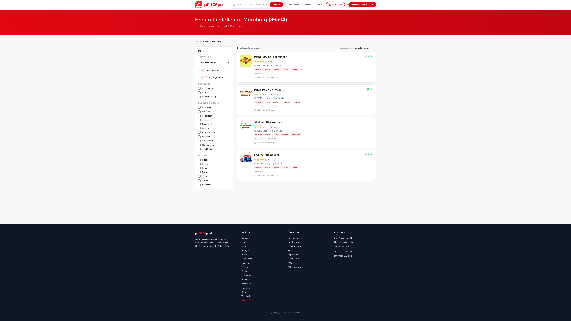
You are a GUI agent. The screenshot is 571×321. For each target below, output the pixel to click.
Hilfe (320, 5)
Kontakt (291, 250)
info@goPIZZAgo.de (343, 256)
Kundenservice (295, 242)
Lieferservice (309, 5)
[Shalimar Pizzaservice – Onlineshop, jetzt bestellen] (306, 132)
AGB (290, 263)
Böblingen (246, 284)
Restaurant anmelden (362, 5)
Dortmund (246, 275)
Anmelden (337, 5)
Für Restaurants (295, 238)
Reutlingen (246, 263)
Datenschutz (294, 259)
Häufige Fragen (295, 246)
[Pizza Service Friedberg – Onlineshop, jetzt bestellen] (306, 100)
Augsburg (246, 279)
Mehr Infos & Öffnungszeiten (268, 77)
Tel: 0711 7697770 (343, 251)
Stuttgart (245, 250)
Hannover (246, 267)
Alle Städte (294, 5)
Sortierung (204, 57)
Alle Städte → (247, 300)
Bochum (245, 271)
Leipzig (244, 242)
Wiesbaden (246, 296)
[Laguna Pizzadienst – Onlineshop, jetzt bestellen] (306, 165)
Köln (243, 246)
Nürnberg (245, 288)
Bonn (243, 292)
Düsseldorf (246, 259)
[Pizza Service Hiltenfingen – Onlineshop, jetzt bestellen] (306, 67)
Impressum (293, 254)
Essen (244, 254)
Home (198, 41)
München (245, 238)
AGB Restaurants (296, 267)
